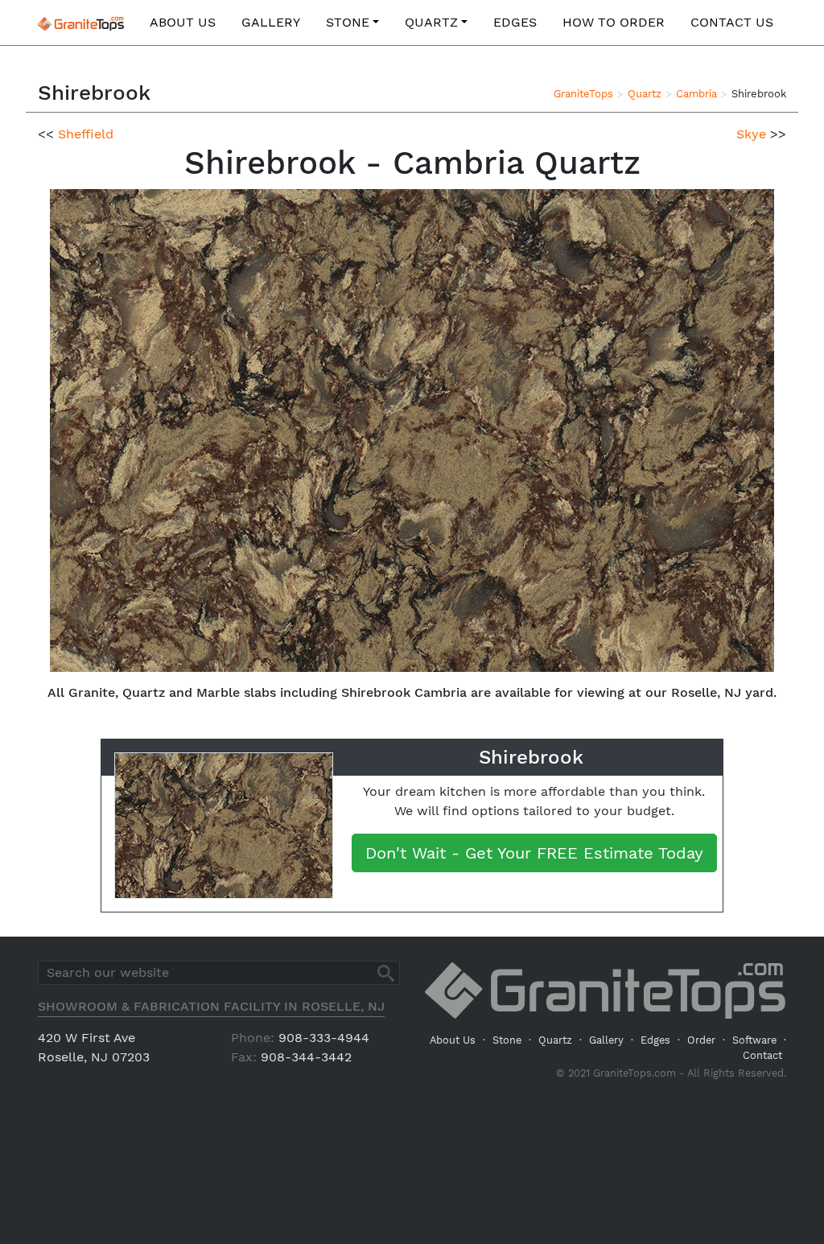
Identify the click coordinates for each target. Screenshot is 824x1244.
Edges (515, 22)
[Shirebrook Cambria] (412, 429)
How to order (613, 22)
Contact (762, 1055)
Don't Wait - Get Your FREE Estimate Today (534, 853)
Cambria (696, 94)
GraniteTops (583, 94)
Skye (751, 134)
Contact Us (731, 22)
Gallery (270, 22)
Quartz (431, 22)
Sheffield (85, 134)
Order (701, 1040)
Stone (347, 22)
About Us (183, 22)
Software (754, 1040)
